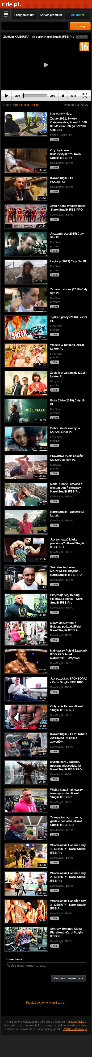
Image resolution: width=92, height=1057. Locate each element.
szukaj (80, 26)
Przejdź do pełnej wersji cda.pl (46, 1002)
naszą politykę (75, 1021)
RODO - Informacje (75, 1029)
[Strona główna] (11, 5)
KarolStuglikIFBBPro (26, 105)
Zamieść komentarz (68, 978)
